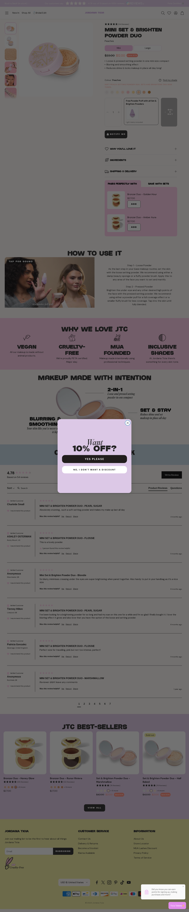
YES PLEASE (94, 459)
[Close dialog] (127, 422)
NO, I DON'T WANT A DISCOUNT (94, 469)
